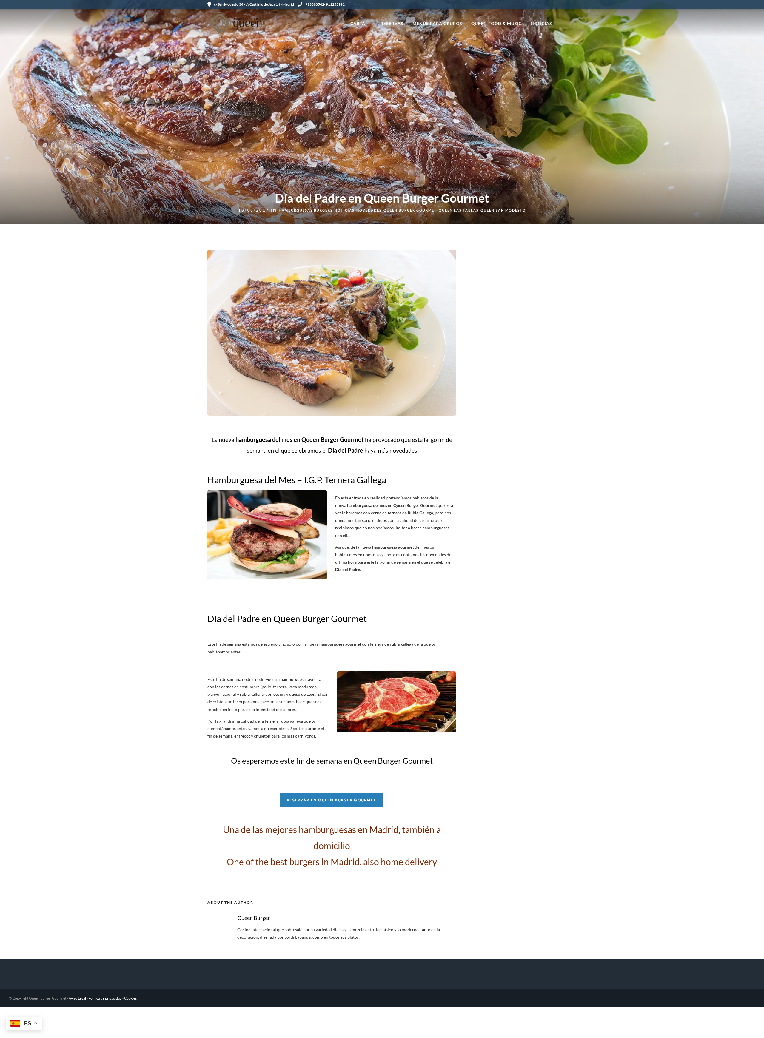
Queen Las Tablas (459, 210)
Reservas (392, 23)
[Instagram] (547, 4)
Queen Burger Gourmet (410, 210)
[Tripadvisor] (554, 4)
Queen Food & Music (496, 23)
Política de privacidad (105, 998)
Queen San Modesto (503, 210)
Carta (357, 23)
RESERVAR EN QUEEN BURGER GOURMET (331, 800)
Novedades (369, 210)
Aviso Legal (77, 998)
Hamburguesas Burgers (306, 210)
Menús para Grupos (437, 23)
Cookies (130, 998)
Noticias (541, 23)
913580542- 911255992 (325, 4)
